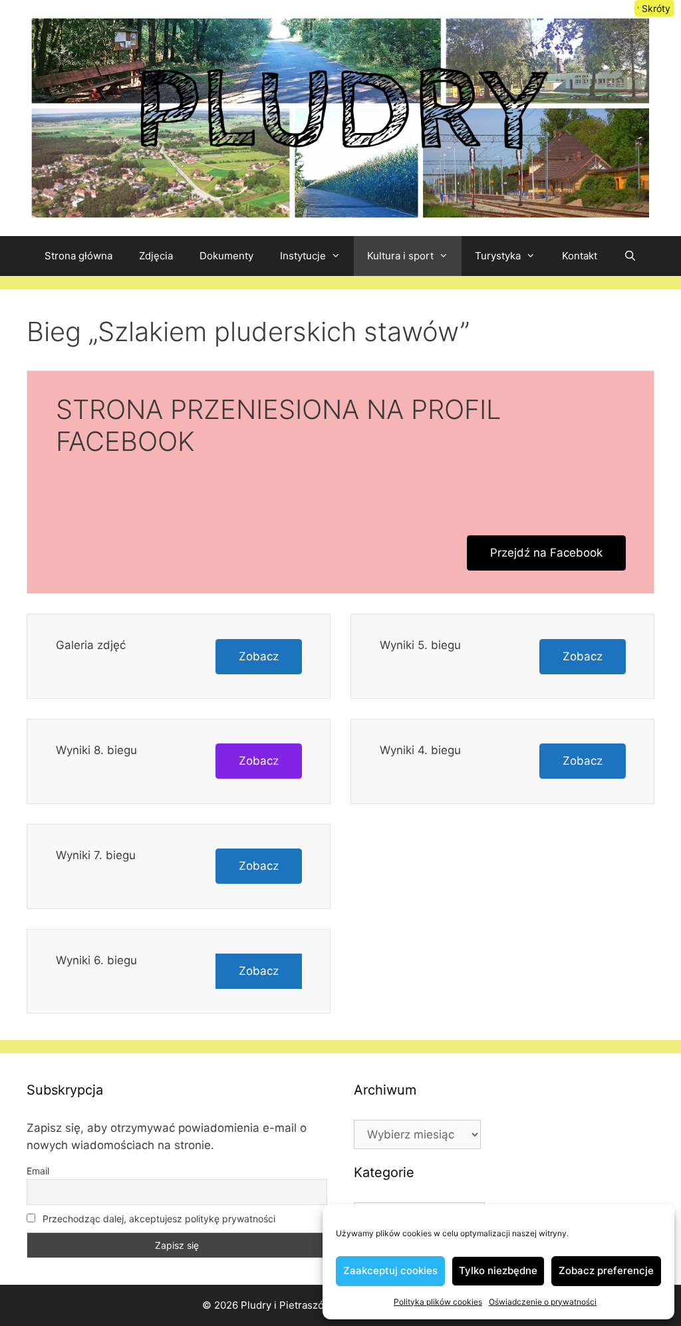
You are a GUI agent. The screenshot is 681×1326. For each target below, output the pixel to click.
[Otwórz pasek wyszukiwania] (630, 256)
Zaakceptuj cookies (390, 1270)
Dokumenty (226, 255)
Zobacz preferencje (606, 1270)
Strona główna (78, 255)
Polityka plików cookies (438, 1302)
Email (38, 1170)
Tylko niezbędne (498, 1270)
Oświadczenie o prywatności (543, 1302)
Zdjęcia (156, 255)
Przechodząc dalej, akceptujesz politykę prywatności (157, 1218)
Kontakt (579, 255)
